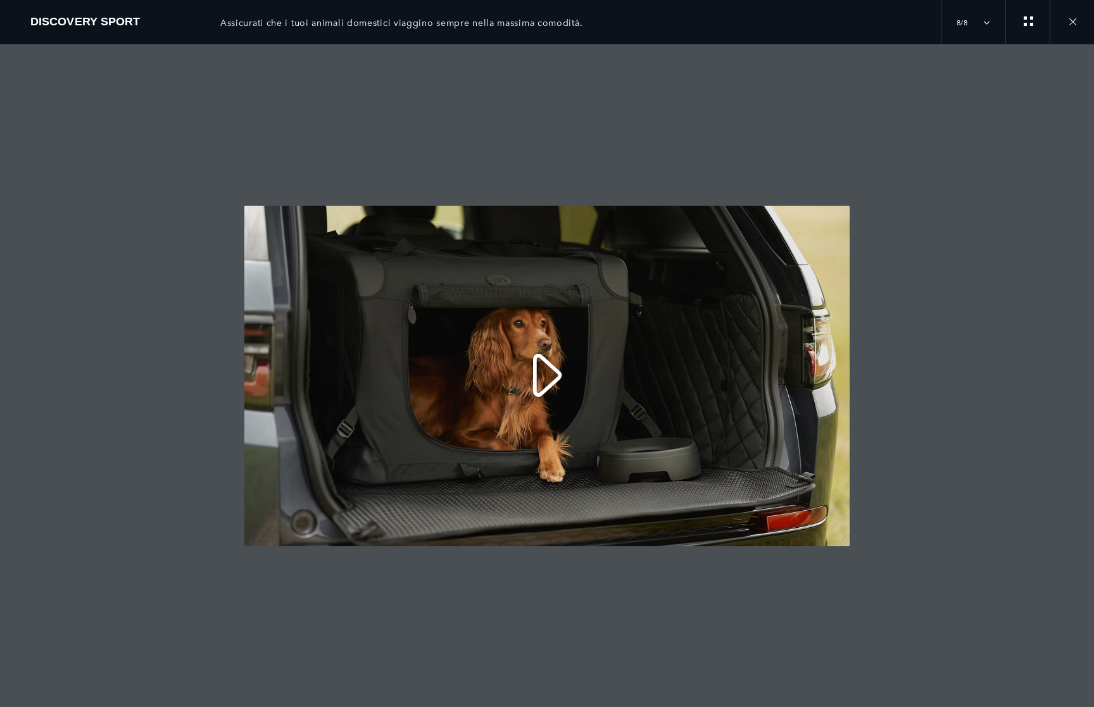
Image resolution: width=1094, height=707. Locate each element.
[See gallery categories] (1027, 22)
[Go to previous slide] (14, 368)
